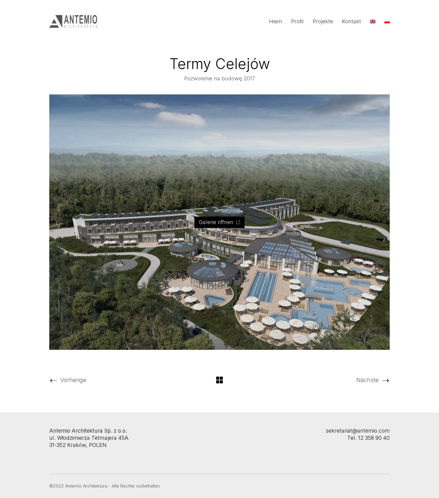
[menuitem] (372, 21)
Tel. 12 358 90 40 (368, 438)
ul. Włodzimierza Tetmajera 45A (88, 438)
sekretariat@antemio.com (358, 430)
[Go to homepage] (73, 21)
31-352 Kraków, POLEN (78, 445)
